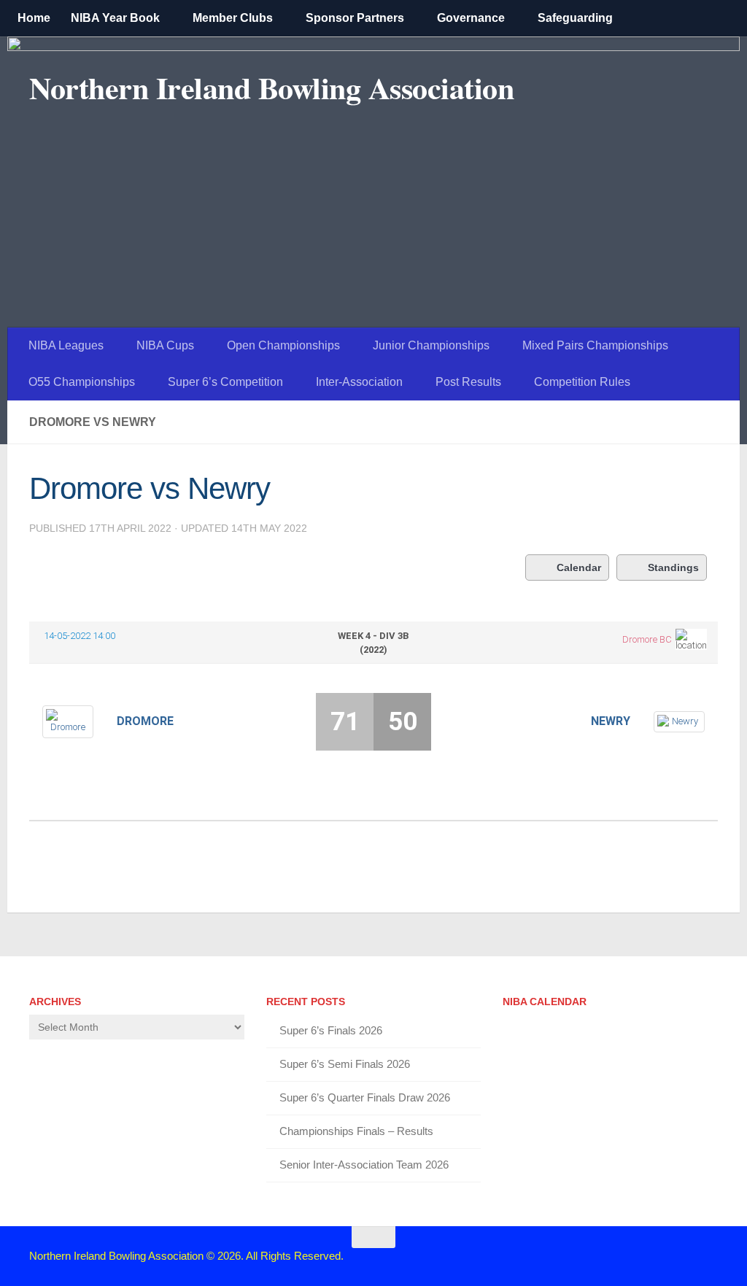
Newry (610, 721)
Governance (471, 18)
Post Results (468, 382)
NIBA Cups (165, 345)
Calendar (579, 567)
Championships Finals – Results (356, 1131)
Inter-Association (359, 382)
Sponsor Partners (355, 18)
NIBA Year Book (115, 18)
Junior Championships (431, 345)
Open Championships (283, 345)
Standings (673, 567)
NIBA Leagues (66, 345)
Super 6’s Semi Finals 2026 (344, 1064)
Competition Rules (582, 382)
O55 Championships (81, 382)
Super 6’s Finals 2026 (330, 1030)
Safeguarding (575, 18)
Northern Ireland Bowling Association (271, 87)
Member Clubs (233, 18)
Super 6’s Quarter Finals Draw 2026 (364, 1097)
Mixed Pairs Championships (595, 345)
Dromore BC (647, 639)
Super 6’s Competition (225, 382)
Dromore (145, 721)
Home (34, 18)
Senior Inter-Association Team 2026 (364, 1164)
